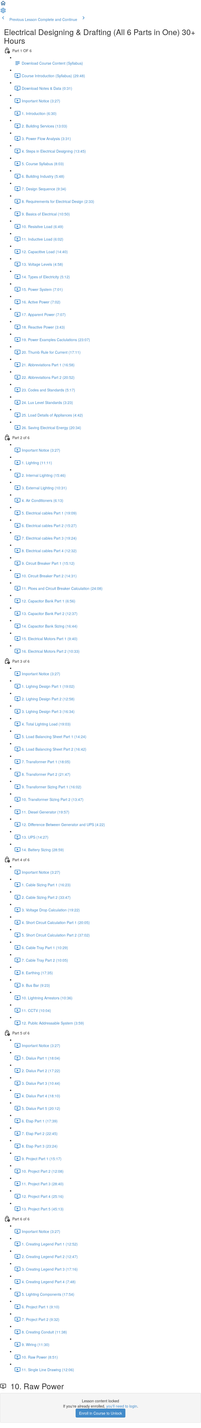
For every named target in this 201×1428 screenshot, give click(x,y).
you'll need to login (121, 1406)
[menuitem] (3, 12)
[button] (3, 4)
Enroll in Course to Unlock (100, 1413)
